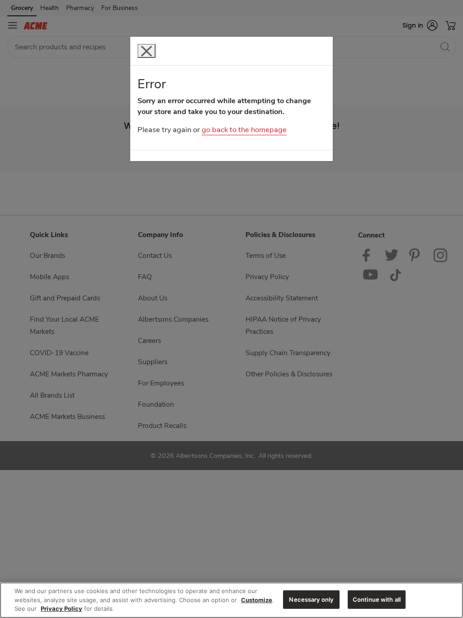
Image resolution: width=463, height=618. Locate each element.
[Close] (146, 51)
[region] (231, 600)
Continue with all (377, 599)
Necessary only (311, 599)
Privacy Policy (61, 608)
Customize (256, 600)
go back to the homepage (244, 129)
